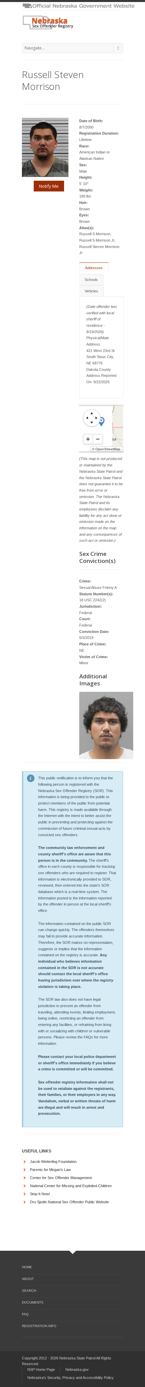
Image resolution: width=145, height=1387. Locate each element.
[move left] (87, 418)
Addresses (94, 268)
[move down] (92, 423)
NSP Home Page (41, 1369)
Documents (33, 1302)
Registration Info (39, 1326)
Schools (91, 280)
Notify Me (49, 186)
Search (29, 1290)
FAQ (25, 1314)
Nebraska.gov (77, 1369)
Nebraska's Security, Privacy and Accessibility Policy (70, 1378)
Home (27, 1267)
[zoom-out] (98, 439)
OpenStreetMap (107, 449)
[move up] (92, 413)
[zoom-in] (88, 439)
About (28, 1279)
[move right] (96, 418)
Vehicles (91, 291)
